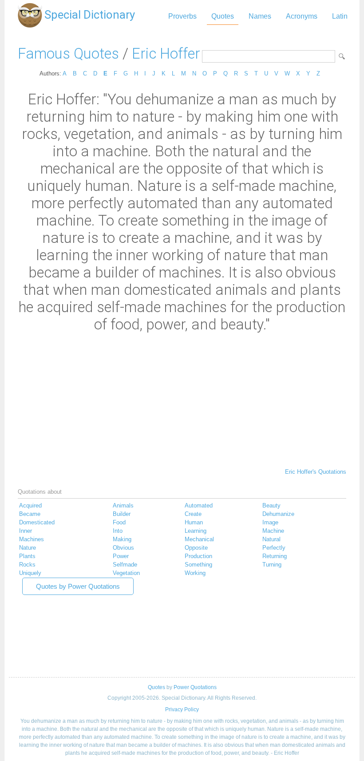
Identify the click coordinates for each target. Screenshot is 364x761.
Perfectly (273, 547)
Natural (271, 539)
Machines (31, 539)
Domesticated (37, 522)
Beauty (271, 505)
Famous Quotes (68, 53)
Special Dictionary (89, 14)
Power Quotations (195, 687)
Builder (122, 514)
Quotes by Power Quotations (78, 586)
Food (119, 522)
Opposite (196, 547)
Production (198, 556)
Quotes (222, 16)
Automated (199, 505)
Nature (27, 547)
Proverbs (182, 16)
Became (29, 514)
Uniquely (30, 573)
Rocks (27, 564)
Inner (25, 530)
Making (122, 539)
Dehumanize (278, 514)
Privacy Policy (182, 709)
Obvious (123, 547)
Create (193, 514)
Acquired (30, 505)
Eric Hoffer (166, 53)
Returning (274, 556)
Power (121, 556)
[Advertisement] (182, 399)
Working (195, 573)
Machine (273, 530)
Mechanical (199, 539)
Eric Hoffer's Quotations (315, 471)
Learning (195, 530)
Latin (340, 16)
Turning (271, 564)
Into (118, 530)
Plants (27, 556)
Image (270, 522)
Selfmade (125, 564)
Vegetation (126, 573)
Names (260, 16)
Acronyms (301, 16)
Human (194, 522)
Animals (123, 505)
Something (198, 564)
